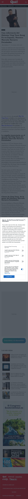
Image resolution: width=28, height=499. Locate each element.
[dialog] (14, 249)
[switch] (22, 250)
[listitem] (14, 247)
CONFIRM (9, 276)
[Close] (25, 220)
